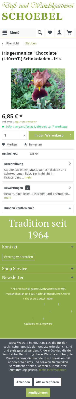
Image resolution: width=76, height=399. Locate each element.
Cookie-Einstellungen (29, 304)
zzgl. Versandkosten (26, 121)
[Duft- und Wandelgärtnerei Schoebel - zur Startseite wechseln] (38, 14)
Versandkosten (15, 293)
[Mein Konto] (60, 33)
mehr (28, 177)
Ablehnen (23, 382)
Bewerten (35, 144)
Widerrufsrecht (60, 311)
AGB (38, 318)
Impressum (53, 318)
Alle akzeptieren (47, 382)
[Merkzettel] (50, 33)
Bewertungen (13, 188)
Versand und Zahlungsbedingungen (25, 311)
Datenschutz (24, 318)
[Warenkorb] (69, 33)
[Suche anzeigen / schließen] (40, 33)
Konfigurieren (38, 393)
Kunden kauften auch (19, 208)
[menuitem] (10, 33)
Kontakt (51, 304)
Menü (14, 32)
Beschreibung (13, 164)
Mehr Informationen (52, 370)
